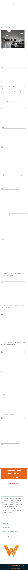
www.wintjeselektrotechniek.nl (11, 536)
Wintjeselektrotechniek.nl (17, 565)
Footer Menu (13, 483)
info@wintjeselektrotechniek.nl (11, 531)
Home (11, 20)
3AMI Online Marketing (16, 568)
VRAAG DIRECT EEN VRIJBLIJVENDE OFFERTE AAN (14, 473)
